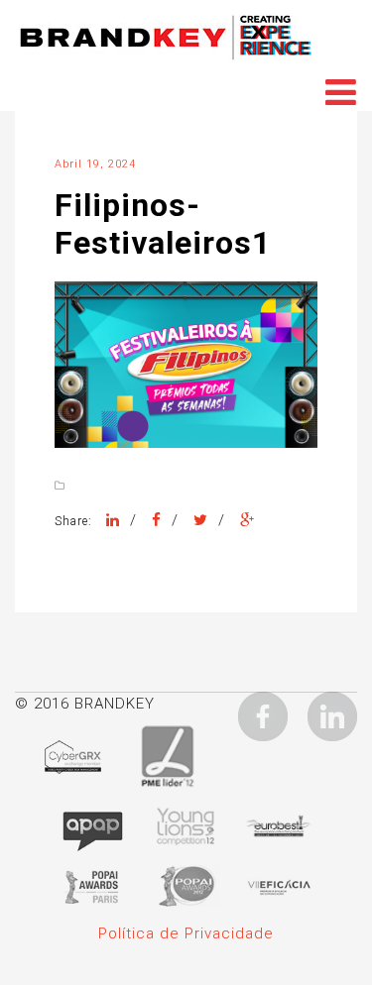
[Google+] (247, 520)
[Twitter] (200, 520)
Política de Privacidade (186, 933)
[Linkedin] (332, 715)
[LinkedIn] (113, 520)
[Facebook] (157, 520)
